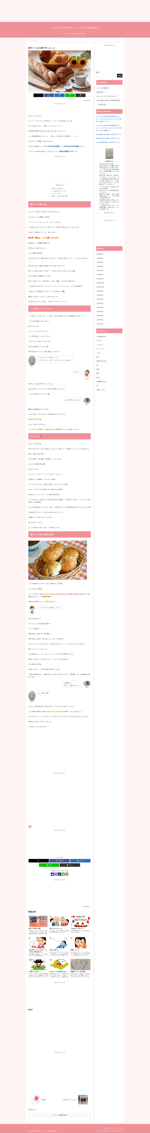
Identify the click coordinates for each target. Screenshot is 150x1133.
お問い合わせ (106, 1128)
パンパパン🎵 (56, 193)
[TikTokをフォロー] (59, 874)
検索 (97, 72)
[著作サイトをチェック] (52, 874)
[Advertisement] (47, 11)
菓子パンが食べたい (58, 188)
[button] (81, 95)
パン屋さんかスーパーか (59, 191)
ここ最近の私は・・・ (104, 104)
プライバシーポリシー (117, 1128)
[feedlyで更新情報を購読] (63, 874)
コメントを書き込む (60, 1115)
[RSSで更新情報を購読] (66, 874)
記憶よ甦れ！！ (101, 92)
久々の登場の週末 (102, 142)
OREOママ (103, 121)
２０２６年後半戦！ (103, 88)
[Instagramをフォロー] (56, 874)
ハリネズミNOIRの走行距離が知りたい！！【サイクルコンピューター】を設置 (109, 119)
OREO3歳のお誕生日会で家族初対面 (108, 100)
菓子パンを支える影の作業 (60, 196)
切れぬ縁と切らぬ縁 (102, 134)
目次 (57, 185)
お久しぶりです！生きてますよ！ (107, 96)
